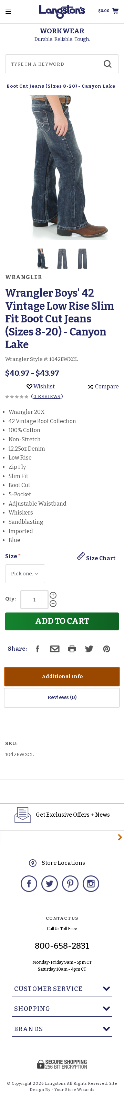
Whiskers (21, 512)
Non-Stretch (25, 439)
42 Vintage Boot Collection (42, 421)
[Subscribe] (120, 837)
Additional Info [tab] (62, 676)
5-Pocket (20, 494)
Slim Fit (18, 476)
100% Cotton (24, 430)
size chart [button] (100, 558)
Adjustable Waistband (37, 503)
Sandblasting (26, 522)
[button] (42, 259)
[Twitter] (49, 883)
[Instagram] (91, 883)
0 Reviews (47, 396)
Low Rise (20, 457)
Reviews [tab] (59, 697)
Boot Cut (19, 485)
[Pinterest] (70, 883)
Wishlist (43, 386)
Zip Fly (17, 467)
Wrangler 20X (26, 412)
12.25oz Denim (27, 448)
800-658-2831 (62, 946)
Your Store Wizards (74, 1090)
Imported (21, 531)
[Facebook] (29, 883)
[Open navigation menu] (8, 11)
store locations (63, 863)
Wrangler (23, 277)
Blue (14, 540)
